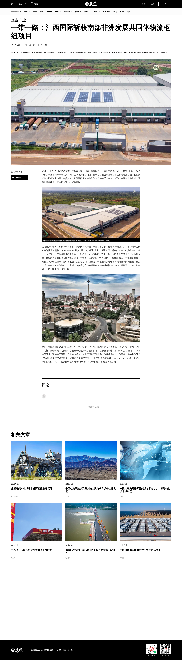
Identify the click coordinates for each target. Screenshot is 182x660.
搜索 (36, 4)
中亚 (42, 11)
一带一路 (15, 11)
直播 (128, 11)
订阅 (165, 4)
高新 (57, 11)
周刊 (115, 11)
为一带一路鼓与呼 (18, 4)
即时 (86, 11)
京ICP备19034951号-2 (65, 650)
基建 (95, 11)
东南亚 (49, 11)
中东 (35, 11)
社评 (122, 11)
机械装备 (106, 11)
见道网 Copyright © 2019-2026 (42, 650)
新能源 (67, 11)
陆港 (77, 11)
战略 (26, 11)
